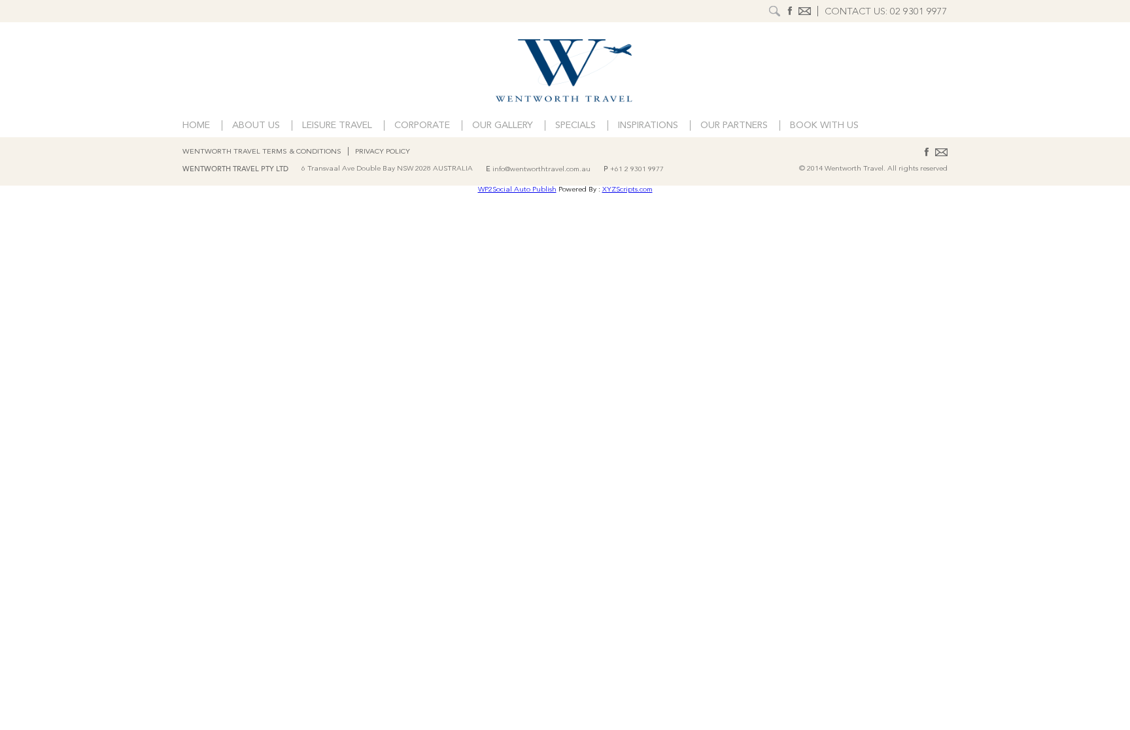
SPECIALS (575, 126)
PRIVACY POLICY (382, 152)
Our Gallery (502, 126)
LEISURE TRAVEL (337, 126)
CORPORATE (422, 126)
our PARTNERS (734, 126)
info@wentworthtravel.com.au (541, 169)
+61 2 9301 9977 (637, 169)
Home (196, 126)
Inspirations (648, 126)
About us (256, 126)
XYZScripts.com (627, 189)
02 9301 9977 (919, 12)
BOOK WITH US (824, 126)
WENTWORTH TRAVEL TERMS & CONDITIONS (261, 152)
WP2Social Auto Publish (517, 189)
